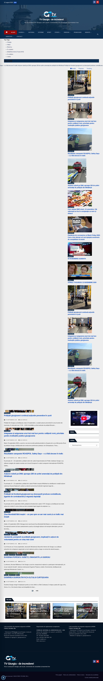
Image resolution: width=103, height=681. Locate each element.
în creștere (10, 49)
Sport (49, 32)
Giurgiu (21, 32)
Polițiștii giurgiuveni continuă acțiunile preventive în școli (28, 415)
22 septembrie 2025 (11, 480)
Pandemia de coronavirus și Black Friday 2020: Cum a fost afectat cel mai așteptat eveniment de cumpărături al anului (84, 237)
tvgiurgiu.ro (14, 637)
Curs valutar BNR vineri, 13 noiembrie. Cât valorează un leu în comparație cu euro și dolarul (82, 211)
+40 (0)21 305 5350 (44, 635)
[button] (97, 34)
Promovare (78, 32)
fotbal (8, 44)
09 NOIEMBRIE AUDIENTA (77, 259)
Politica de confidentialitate (69, 674)
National (31, 32)
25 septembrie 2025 (11, 419)
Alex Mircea (23, 419)
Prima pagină (59, 674)
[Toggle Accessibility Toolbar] (3, 677)
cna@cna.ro (43, 639)
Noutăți (74, 68)
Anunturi (9, 36)
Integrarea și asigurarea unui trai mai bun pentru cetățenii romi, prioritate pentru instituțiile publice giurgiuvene (82, 123)
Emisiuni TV (70, 256)
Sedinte (87, 32)
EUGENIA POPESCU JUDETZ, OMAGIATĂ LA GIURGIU (27, 557)
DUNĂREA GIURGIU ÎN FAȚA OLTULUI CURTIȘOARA (26, 577)
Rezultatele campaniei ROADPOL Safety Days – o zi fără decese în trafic (33, 454)
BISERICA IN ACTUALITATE (15, 52)
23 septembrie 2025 (11, 440)
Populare (81, 68)
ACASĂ (13, 32)
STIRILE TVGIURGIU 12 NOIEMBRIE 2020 (82, 282)
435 (37, 591)
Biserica (9, 47)
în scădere (10, 54)
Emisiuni (67, 32)
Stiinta (57, 32)
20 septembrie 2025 (11, 543)
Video (25, 554)
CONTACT (19, 36)
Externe (41, 32)
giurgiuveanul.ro (22, 637)
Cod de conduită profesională (91, 677)
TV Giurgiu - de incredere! (51, 19)
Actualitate (71, 95)
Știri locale (14, 534)
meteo (9, 56)
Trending (89, 68)
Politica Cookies (80, 674)
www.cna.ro (42, 641)
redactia (22, 561)
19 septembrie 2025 (11, 561)
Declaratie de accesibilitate (92, 674)
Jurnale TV (70, 280)
